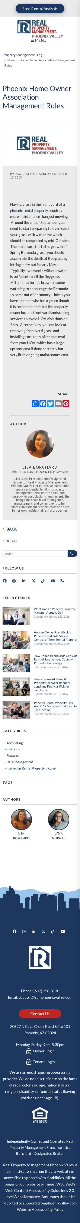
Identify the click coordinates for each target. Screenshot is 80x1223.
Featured (13, 755)
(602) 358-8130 (46, 990)
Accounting (15, 743)
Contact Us (40, 1013)
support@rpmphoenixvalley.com (45, 997)
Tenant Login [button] (43, 1061)
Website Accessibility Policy (40, 1209)
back (11, 529)
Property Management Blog (22, 55)
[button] (6, 582)
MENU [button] (40, 40)
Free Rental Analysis (40, 8)
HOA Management (20, 762)
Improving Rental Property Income (31, 768)
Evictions (13, 749)
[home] (40, 28)
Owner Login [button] (43, 1051)
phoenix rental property (29, 210)
